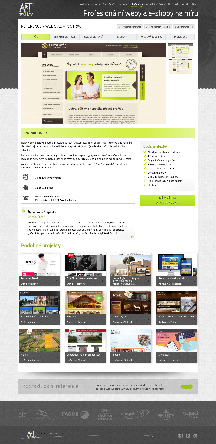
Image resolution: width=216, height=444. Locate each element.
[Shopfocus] (176, 346)
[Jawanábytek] (130, 308)
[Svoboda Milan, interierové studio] (176, 308)
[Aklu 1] (39, 346)
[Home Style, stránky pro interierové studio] (130, 269)
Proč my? (173, 4)
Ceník (112, 4)
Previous (16, 86)
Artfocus (53, 433)
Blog (194, 4)
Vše (35, 37)
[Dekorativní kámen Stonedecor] (85, 346)
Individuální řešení (155, 4)
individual (180, 37)
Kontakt (185, 4)
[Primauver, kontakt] (180, 67)
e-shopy (122, 37)
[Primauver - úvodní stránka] (180, 51)
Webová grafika (151, 37)
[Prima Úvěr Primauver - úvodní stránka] (93, 84)
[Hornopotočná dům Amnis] (39, 308)
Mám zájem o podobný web (167, 200)
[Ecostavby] (85, 308)
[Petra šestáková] (39, 269)
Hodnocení (123, 4)
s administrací (93, 37)
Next (171, 86)
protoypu (102, 143)
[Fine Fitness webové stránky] (85, 269)
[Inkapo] (130, 346)
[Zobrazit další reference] (108, 387)
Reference (137, 4)
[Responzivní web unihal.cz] (176, 269)
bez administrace (64, 37)
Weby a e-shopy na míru (93, 4)
